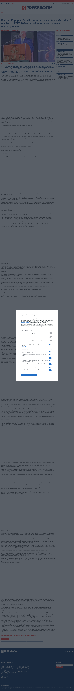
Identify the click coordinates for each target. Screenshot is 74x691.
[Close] (56, 312)
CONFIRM (29, 375)
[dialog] (37, 345)
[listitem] (37, 330)
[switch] (50, 333)
